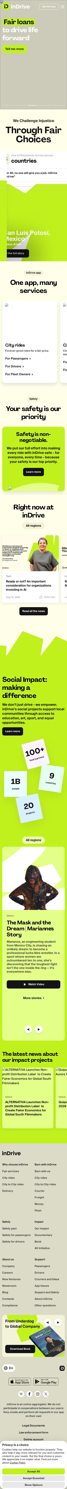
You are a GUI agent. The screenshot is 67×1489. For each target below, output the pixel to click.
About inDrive (43, 1299)
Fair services (10, 1171)
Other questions (45, 1305)
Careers (7, 1273)
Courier (40, 1191)
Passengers (42, 1266)
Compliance (10, 1305)
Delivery (7, 1191)
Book (38, 1242)
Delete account (33, 1440)
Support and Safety (47, 1292)
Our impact (42, 1228)
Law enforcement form (33, 1433)
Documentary (43, 1235)
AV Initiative (42, 1248)
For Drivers (13, 366)
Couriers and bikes (47, 1279)
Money (39, 1204)
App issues (42, 1286)
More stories (32, 998)
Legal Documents (33, 1426)
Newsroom (9, 1286)
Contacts (8, 1299)
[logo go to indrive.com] (16, 6)
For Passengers (16, 359)
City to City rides (13, 1184)
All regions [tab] (33, 525)
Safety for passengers (16, 1235)
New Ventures (11, 1279)
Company (8, 1266)
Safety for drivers (13, 1242)
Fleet (38, 1210)
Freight (39, 1197)
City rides (8, 1178)
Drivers (39, 1273)
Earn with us (42, 1171)
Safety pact (9, 1228)
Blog (5, 1292)
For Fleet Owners (17, 374)
